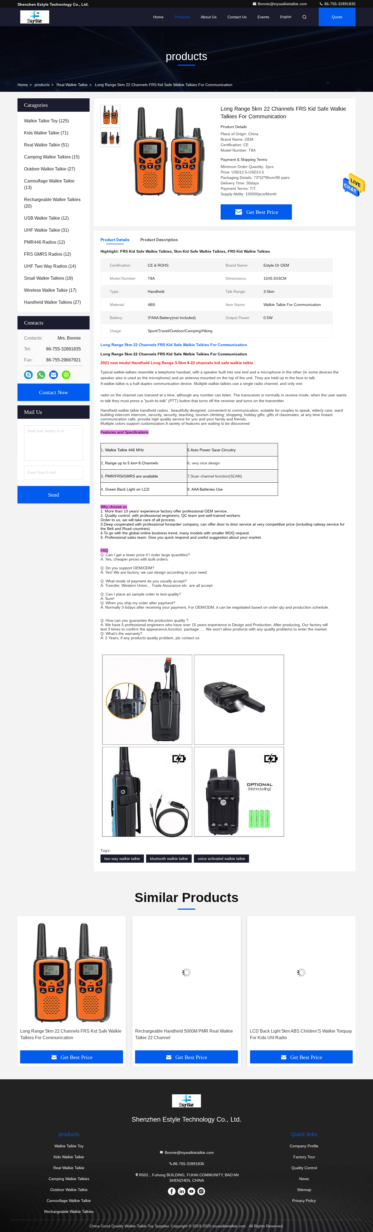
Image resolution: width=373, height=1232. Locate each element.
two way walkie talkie (122, 858)
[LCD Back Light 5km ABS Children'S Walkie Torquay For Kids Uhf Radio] (301, 972)
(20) (52, 202)
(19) (48, 278)
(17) (50, 290)
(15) (51, 157)
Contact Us (237, 17)
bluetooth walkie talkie (169, 858)
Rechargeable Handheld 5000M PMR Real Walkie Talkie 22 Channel (184, 1034)
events (263, 17)
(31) (46, 230)
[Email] (53, 374)
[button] (27, 985)
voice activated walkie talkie (221, 858)
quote (337, 17)
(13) (49, 184)
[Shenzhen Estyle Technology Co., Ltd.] (34, 16)
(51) (46, 145)
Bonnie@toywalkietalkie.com (283, 4)
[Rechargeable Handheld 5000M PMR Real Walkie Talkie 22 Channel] (186, 972)
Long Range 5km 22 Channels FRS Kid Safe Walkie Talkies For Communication (71, 1034)
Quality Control (304, 1168)
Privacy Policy (304, 1200)
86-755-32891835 (339, 4)
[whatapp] (41, 375)
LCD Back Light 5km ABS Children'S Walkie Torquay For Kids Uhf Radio (301, 1034)
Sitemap (304, 1189)
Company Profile (304, 1146)
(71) (46, 133)
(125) (46, 121)
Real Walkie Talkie (72, 84)
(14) (50, 266)
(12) (46, 218)
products (42, 84)
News (304, 1179)
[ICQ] (66, 374)
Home (158, 17)
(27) (49, 169)
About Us (209, 17)
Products (182, 17)
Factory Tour (304, 1157)
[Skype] (28, 374)
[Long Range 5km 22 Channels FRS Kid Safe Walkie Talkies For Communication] (168, 151)
